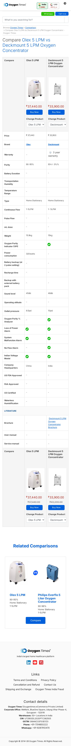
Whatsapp (48, 14)
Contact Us (50, 684)
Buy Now (34, 112)
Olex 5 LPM (17, 595)
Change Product (34, 119)
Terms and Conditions (25, 680)
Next (67, 593)
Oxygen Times (16, 27)
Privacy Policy (48, 680)
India (42, 5)
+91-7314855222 (39, 724)
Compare (35, 620)
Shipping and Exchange (18, 689)
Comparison (30, 27)
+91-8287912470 (41, 727)
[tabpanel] (35, 592)
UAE (54, 5)
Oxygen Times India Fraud (49, 689)
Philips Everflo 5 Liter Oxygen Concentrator (49, 598)
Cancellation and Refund (26, 684)
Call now (62, 14)
